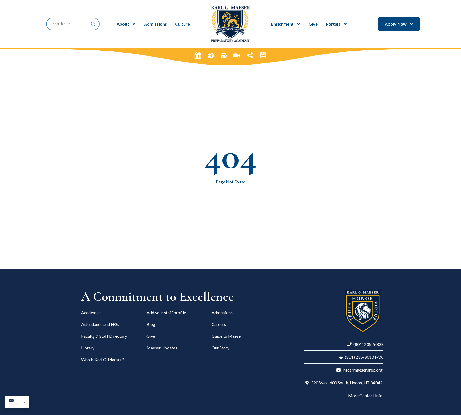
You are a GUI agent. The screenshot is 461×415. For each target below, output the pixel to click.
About (123, 23)
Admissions (155, 23)
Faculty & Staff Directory (104, 336)
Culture (182, 23)
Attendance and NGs (100, 324)
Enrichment (282, 23)
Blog (150, 324)
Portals (333, 23)
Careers (219, 324)
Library (87, 347)
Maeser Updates (161, 347)
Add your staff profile (166, 312)
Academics (91, 312)
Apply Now (396, 23)
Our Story (220, 347)
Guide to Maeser (227, 336)
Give (313, 23)
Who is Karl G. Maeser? (102, 359)
